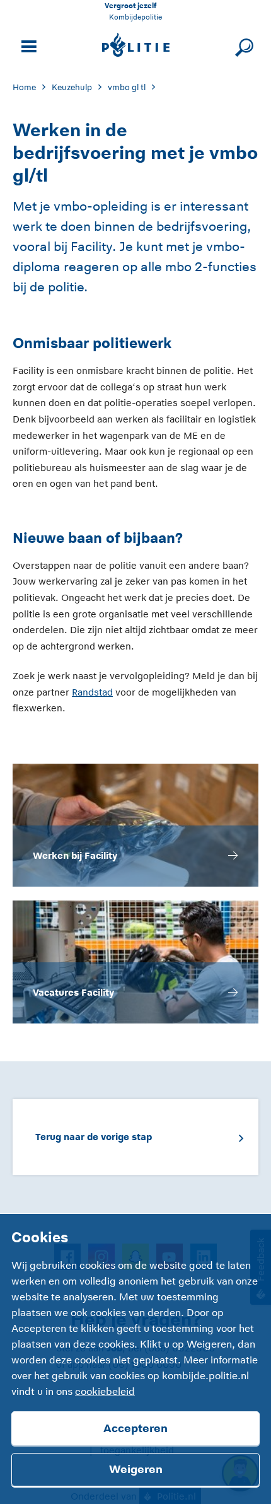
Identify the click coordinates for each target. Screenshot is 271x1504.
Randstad (92, 692)
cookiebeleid (105, 1391)
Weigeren (136, 1469)
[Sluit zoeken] (242, 45)
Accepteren (135, 1428)
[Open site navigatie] (27, 45)
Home (24, 87)
